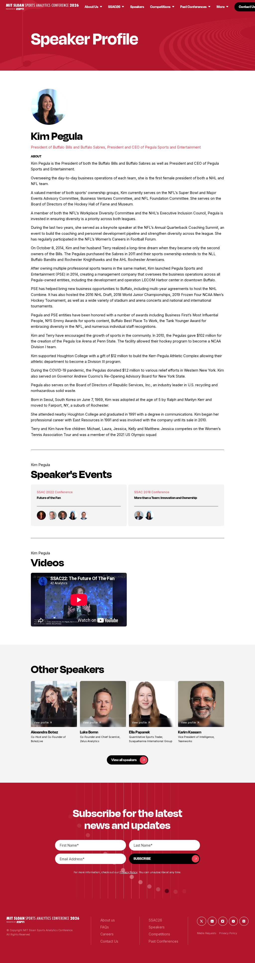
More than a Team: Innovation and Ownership (165, 498)
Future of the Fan (49, 498)
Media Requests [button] (206, 933)
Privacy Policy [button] (128, 872)
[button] (42, 7)
